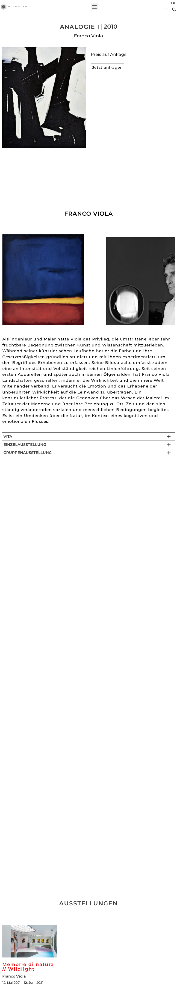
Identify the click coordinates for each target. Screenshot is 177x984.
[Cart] (165, 9)
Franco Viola (88, 36)
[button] (94, 6)
